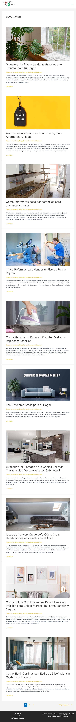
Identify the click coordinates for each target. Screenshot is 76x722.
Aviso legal (18, 714)
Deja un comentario (12, 72)
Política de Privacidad (17, 718)
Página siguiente (65, 705)
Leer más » (9, 86)
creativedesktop (62, 716)
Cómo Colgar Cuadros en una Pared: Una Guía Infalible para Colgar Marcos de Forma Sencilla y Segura (37, 605)
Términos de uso (18, 716)
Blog (20, 72)
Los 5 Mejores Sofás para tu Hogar (28, 405)
